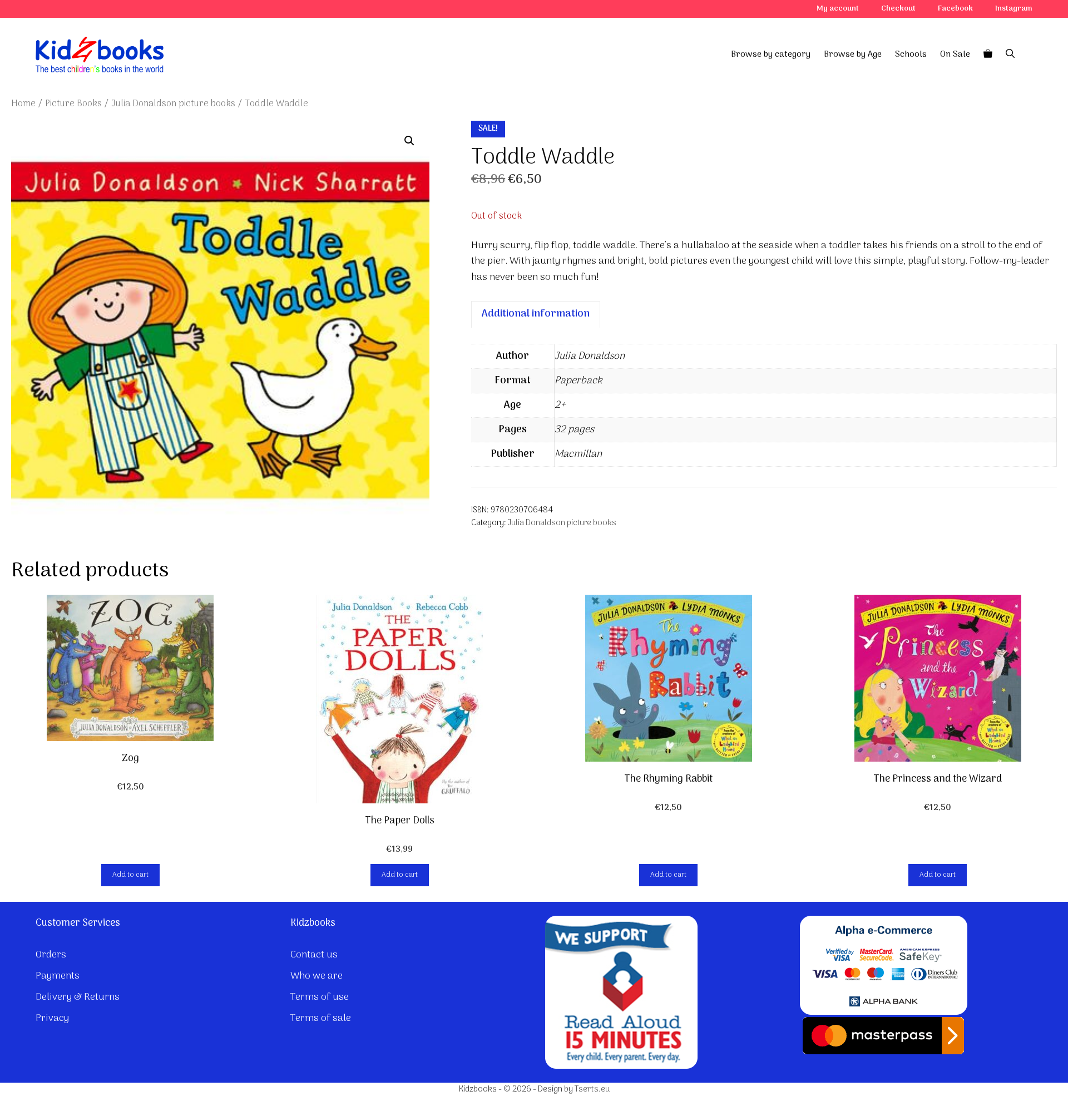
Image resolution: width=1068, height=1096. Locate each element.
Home (23, 103)
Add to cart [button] (130, 875)
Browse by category (770, 54)
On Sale (955, 54)
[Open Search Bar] (1010, 54)
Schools (911, 54)
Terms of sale (320, 1018)
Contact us (314, 955)
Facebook (955, 8)
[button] (409, 141)
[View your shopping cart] (988, 54)
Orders (51, 955)
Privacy (52, 1018)
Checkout (898, 8)
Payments (58, 976)
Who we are (316, 976)
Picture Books (73, 103)
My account (838, 8)
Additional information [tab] (536, 314)
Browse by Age (853, 54)
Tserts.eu (592, 1089)
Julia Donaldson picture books (173, 103)
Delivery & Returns (78, 997)
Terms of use (319, 997)
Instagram (1013, 8)
